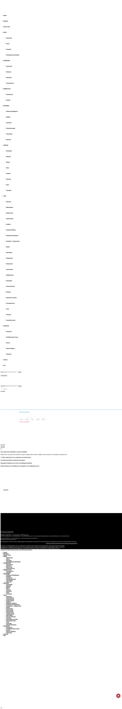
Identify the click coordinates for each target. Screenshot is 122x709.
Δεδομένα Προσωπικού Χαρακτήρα (8, 539)
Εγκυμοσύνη (9, 66)
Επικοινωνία (3, 531)
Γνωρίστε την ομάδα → (24, 421)
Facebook (5, 489)
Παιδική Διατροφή (10, 128)
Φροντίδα (8, 139)
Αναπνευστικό (9, 212)
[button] (117, 696)
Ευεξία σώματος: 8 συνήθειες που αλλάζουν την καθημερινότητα (20, 466)
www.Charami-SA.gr (64, 535)
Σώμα (7, 184)
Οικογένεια (9, 122)
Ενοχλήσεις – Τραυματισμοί (13, 241)
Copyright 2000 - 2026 (17, 534)
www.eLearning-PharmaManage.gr (41, 535)
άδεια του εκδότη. (60, 547)
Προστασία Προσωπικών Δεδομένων (29, 538)
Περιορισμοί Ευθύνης (5, 538)
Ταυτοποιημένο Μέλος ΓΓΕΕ (7, 532)
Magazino (5, 21)
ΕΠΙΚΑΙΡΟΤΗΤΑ (7, 88)
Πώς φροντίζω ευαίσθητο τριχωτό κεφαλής (14, 452)
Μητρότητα (9, 77)
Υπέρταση (8, 314)
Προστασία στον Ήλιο (11, 297)
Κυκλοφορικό (9, 258)
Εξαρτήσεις (9, 331)
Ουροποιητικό (9, 269)
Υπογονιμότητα (10, 83)
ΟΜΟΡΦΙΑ (5, 145)
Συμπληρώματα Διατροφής (12, 54)
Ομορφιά (8, 173)
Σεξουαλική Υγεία (10, 303)
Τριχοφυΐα (8, 190)
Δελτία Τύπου (6, 26)
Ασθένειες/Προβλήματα (12, 111)
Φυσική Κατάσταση (10, 320)
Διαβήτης (8, 224)
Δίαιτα (7, 43)
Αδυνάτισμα (9, 38)
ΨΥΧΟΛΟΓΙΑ (6, 325)
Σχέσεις (8, 342)
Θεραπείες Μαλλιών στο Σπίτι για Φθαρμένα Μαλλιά (16, 463)
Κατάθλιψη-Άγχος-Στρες (12, 337)
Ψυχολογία (8, 354)
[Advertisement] (43, 434)
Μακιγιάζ (8, 156)
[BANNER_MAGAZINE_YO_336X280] (12, 487)
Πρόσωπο (8, 179)
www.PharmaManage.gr (6, 535)
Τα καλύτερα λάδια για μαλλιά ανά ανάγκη (13, 460)
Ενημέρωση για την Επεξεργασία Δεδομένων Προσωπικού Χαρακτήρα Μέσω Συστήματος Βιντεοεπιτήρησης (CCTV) (30, 548)
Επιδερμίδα (9, 150)
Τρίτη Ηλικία (9, 133)
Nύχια (7, 167)
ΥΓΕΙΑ (4, 196)
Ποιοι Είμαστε (10, 531)
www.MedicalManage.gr (27, 535)
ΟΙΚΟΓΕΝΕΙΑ (6, 105)
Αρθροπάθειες (9, 207)
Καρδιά (8, 246)
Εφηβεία (8, 117)
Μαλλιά (8, 162)
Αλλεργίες (8, 201)
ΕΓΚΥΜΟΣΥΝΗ (6, 60)
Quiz (4, 365)
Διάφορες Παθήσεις (11, 229)
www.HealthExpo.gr (16, 535)
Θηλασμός (8, 71)
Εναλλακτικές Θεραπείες (12, 235)
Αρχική (5, 15)
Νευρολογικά (9, 263)
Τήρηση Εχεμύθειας (15, 538)
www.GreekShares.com (54, 535)
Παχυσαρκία (9, 280)
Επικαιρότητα (9, 94)
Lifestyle (8, 100)
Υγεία (7, 308)
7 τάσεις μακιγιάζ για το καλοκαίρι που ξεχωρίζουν (16, 457)
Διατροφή (8, 49)
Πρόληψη (8, 292)
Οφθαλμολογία (10, 275)
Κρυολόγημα (9, 252)
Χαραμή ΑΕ (25, 534)
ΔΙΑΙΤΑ (5, 32)
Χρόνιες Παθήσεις (10, 348)
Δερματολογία (9, 218)
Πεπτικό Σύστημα (10, 286)
